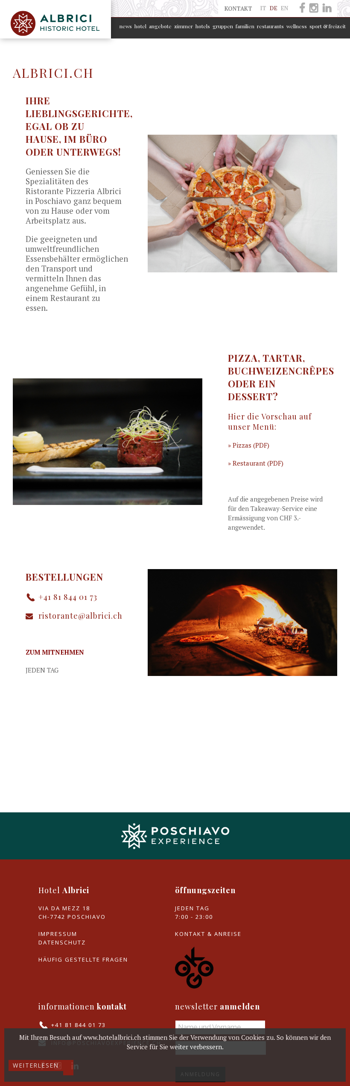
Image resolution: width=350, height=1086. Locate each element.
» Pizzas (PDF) (248, 445)
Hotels (202, 26)
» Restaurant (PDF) (255, 463)
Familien (245, 26)
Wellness (296, 26)
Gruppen (223, 26)
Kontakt (238, 8)
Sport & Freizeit (327, 26)
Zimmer (183, 26)
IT (264, 8)
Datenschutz (62, 942)
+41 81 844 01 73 (67, 597)
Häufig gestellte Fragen (83, 959)
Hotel (140, 26)
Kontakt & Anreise (208, 934)
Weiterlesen (36, 1065)
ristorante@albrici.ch (80, 615)
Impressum (57, 934)
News (126, 26)
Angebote (160, 26)
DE (274, 8)
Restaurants (270, 26)
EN (284, 8)
